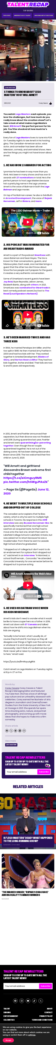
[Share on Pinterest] (15, 730)
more (39, 201)
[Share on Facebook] (7, 730)
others (35, 284)
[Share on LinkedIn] (20, 730)
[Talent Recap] (28, 4)
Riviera (26, 201)
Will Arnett (16, 126)
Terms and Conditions (42, 1020)
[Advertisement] (28, 931)
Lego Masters (23, 114)
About (50, 1009)
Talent (6, 1009)
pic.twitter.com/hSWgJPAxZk (25, 482)
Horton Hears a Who (26, 359)
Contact (48, 1012)
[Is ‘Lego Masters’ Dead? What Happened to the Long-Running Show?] (28, 821)
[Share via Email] (24, 730)
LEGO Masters (10, 87)
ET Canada (31, 624)
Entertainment (10, 1016)
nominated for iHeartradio (34, 287)
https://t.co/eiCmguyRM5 (22, 478)
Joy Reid (8, 281)
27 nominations (25, 177)
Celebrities (8, 1020)
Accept (8, 1040)
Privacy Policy (46, 1016)
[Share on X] (11, 730)
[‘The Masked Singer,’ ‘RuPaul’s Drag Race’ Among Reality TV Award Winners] (28, 871)
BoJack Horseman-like (36, 522)
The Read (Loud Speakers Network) (26, 292)
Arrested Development (18, 198)
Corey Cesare (12, 688)
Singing (7, 1012)
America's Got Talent (22, 15)
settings (31, 1035)
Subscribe (44, 772)
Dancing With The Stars (43, 15)
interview (29, 555)
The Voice (6, 15)
